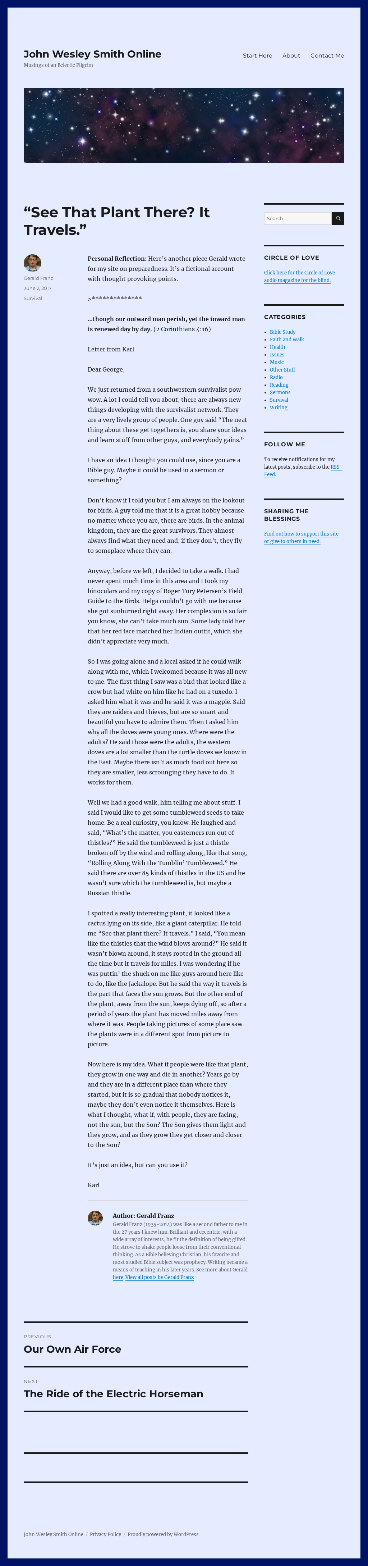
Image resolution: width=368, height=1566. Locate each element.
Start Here (257, 55)
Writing (279, 408)
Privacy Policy (105, 1534)
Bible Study (282, 332)
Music (277, 362)
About (291, 55)
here (118, 1277)
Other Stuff (282, 370)
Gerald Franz (38, 278)
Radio (276, 377)
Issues (277, 355)
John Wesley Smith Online (93, 54)
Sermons (280, 393)
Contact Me (327, 55)
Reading (279, 385)
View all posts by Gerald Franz (159, 1277)
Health (277, 347)
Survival (33, 298)
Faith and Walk (287, 340)
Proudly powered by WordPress (163, 1534)
